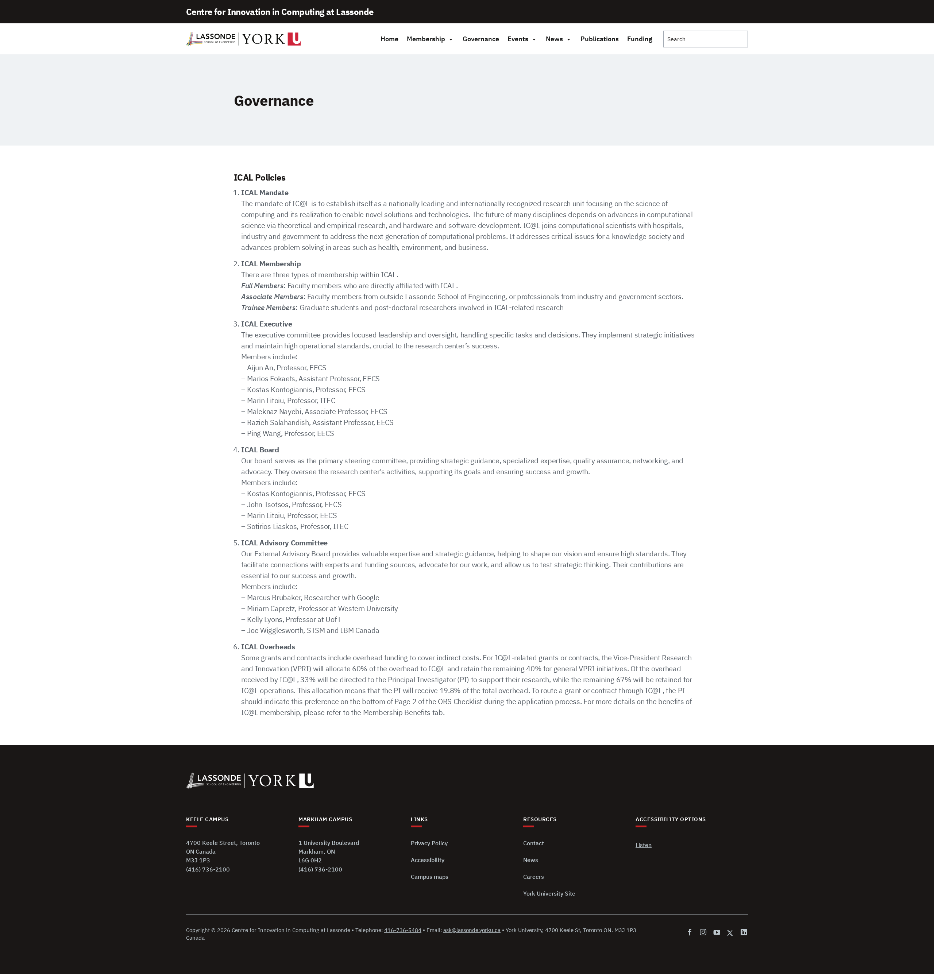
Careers (533, 876)
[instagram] (703, 932)
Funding (639, 39)
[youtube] (716, 932)
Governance (481, 39)
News (554, 39)
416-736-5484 (402, 930)
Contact (533, 843)
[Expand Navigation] (450, 39)
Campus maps (429, 876)
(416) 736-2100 (208, 869)
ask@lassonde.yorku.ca (472, 930)
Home (389, 39)
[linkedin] (742, 932)
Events (517, 39)
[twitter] (730, 932)
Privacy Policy (429, 843)
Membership (426, 39)
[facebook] (691, 932)
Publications (599, 39)
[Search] (705, 39)
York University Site (549, 893)
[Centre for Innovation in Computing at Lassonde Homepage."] (243, 39)
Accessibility (427, 859)
